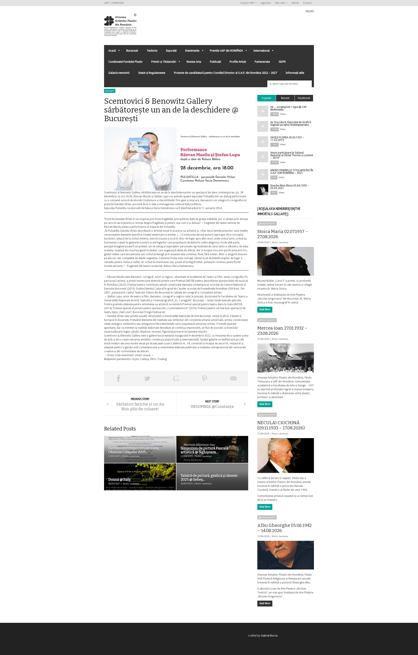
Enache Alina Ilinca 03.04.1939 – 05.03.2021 (289, 187)
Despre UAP (246, 3)
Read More (265, 309)
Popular (266, 98)
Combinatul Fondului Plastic (125, 61)
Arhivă (295, 3)
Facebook (304, 98)
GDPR (282, 61)
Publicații (215, 61)
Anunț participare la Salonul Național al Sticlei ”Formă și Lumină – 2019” (291, 155)
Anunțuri (109, 91)
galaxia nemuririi (267, 223)
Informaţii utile (295, 72)
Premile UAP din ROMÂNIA (224, 51)
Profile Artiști (238, 61)
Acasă (110, 51)
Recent (285, 98)
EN (307, 11)
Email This (233, 378)
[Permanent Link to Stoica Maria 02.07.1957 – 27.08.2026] (285, 261)
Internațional (259, 51)
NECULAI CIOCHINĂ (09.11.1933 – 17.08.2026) (281, 425)
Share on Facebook (118, 378)
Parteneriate (262, 61)
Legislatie (265, 3)
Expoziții (171, 50)
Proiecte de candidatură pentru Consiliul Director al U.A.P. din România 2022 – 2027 (225, 72)
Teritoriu (152, 50)
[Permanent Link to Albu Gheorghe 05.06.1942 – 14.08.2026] (285, 555)
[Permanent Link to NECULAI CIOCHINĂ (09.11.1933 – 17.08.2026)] (285, 455)
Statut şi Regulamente (151, 72)
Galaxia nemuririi (119, 72)
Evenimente (190, 51)
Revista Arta (194, 61)
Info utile (279, 3)
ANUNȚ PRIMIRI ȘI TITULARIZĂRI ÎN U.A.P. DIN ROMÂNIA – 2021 (291, 171)
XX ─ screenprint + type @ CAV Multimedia (288, 108)
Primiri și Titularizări (161, 62)
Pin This (204, 378)
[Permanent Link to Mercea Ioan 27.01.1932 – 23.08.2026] (285, 357)
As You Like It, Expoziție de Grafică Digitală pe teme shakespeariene (290, 123)
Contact (307, 3)
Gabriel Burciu (269, 635)
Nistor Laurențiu (280, 242)
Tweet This (147, 378)
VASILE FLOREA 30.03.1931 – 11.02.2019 (287, 139)
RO (312, 11)
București (132, 50)
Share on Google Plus (176, 378)
